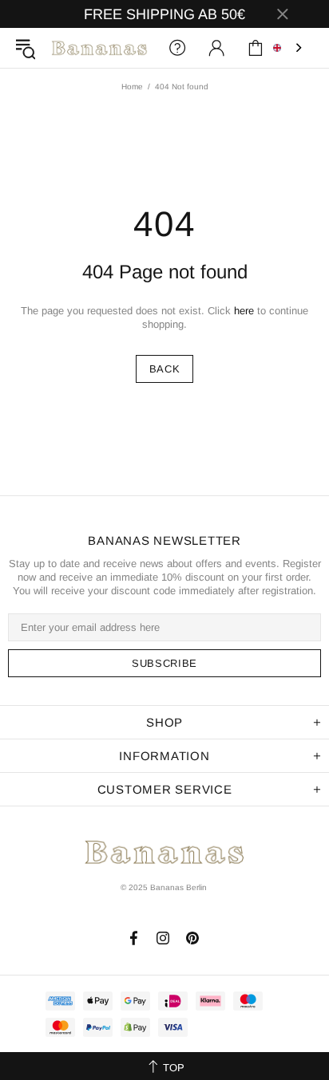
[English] (289, 48)
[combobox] (289, 48)
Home (132, 86)
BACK (164, 369)
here (244, 311)
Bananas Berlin (99, 48)
